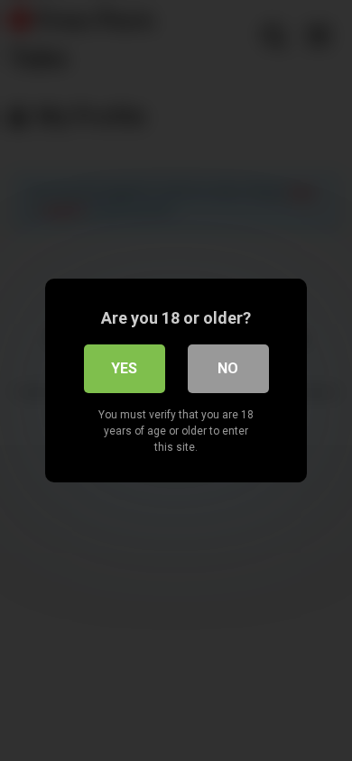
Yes (124, 368)
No (228, 368)
